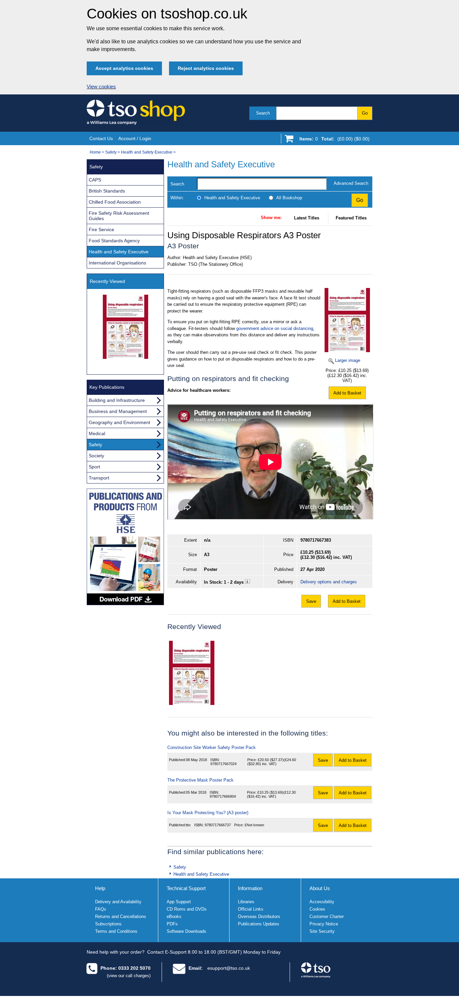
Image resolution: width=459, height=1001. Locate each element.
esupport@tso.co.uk (228, 968)
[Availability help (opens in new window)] (247, 582)
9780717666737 (218, 825)
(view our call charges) (129, 975)
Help (100, 888)
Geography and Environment (119, 422)
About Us (319, 888)
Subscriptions (108, 923)
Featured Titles (351, 217)
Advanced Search (351, 183)
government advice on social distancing (274, 328)
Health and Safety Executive (146, 152)
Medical (97, 433)
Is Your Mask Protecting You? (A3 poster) (207, 812)
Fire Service (101, 229)
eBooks (174, 916)
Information (250, 888)
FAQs (100, 909)
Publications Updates (258, 923)
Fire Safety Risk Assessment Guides (119, 215)
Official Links (250, 909)
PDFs (172, 923)
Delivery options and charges (328, 581)
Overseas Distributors (259, 916)
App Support (179, 901)
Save (311, 601)
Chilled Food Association (115, 202)
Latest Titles (306, 217)
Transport (99, 478)
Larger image (347, 360)
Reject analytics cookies (206, 68)
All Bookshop (289, 197)
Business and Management (118, 411)
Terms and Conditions (116, 931)
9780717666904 (223, 796)
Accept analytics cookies (124, 68)
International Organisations (117, 262)
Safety (111, 152)
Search (263, 113)
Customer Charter (326, 916)
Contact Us (101, 138)
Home (95, 152)
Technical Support (186, 888)
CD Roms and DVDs (187, 909)
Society (96, 455)
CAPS (95, 179)
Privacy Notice (323, 923)
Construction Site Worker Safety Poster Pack (211, 747)
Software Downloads (186, 931)
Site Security (322, 931)
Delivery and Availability (118, 901)
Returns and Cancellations (120, 916)
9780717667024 (223, 764)
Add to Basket (347, 392)
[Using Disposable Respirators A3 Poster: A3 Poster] (191, 673)
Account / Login (134, 138)
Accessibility (321, 901)
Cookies (317, 909)
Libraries (246, 901)
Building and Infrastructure (117, 400)
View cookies (101, 86)
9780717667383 (315, 540)
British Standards (107, 191)
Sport (94, 466)
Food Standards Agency (114, 240)
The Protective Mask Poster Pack (200, 780)
